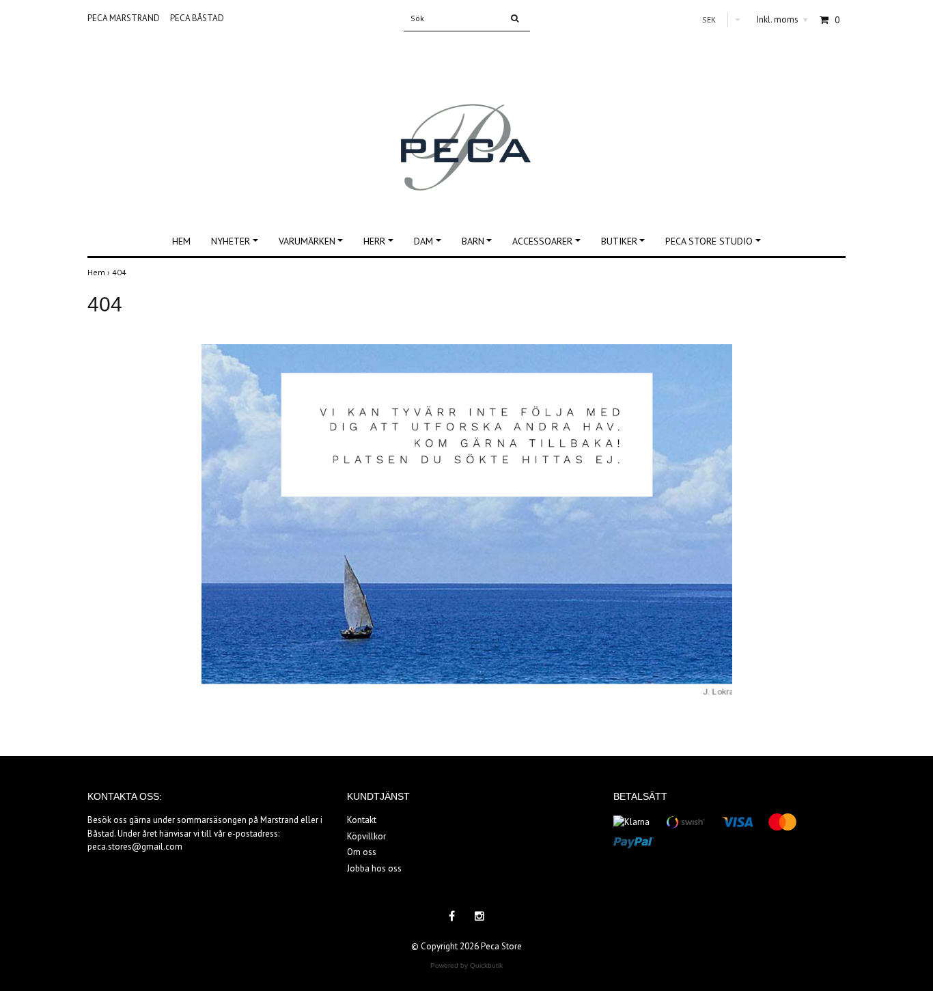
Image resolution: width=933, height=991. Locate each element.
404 (120, 272)
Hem (181, 241)
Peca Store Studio (709, 241)
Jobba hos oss (374, 868)
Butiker (619, 241)
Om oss (361, 852)
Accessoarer (542, 241)
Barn (473, 241)
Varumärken (307, 241)
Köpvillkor (366, 836)
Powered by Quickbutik (466, 965)
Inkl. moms (782, 19)
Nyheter (230, 241)
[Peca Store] (466, 121)
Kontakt (361, 820)
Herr (374, 241)
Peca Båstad (197, 18)
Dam (423, 241)
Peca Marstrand (123, 18)
